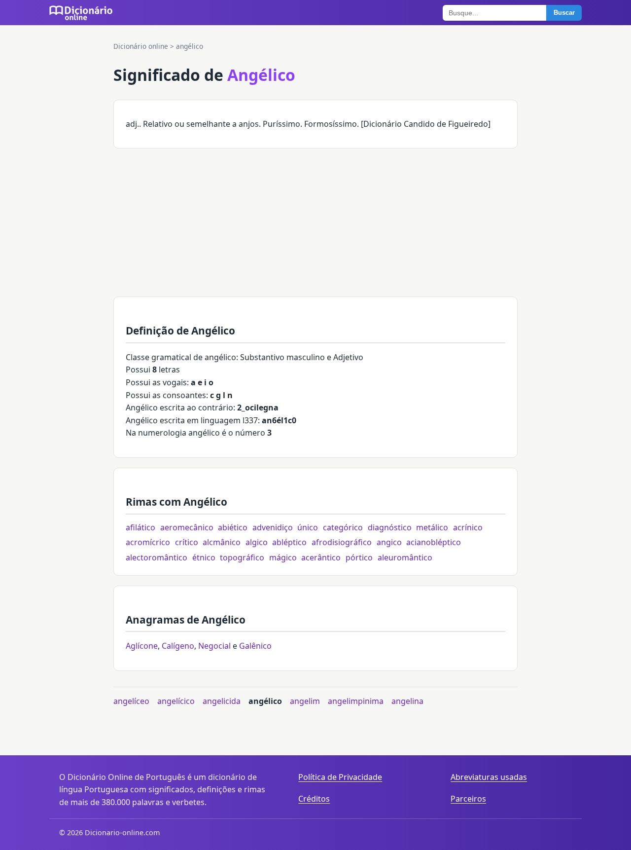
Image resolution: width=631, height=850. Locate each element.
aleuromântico (405, 557)
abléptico (289, 542)
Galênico (255, 645)
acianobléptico (433, 542)
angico (389, 542)
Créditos (314, 798)
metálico (432, 527)
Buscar (564, 12)
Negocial (214, 645)
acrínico (468, 527)
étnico (203, 557)
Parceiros (468, 798)
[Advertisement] (315, 227)
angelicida (222, 701)
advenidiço (272, 527)
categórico (343, 527)
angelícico (176, 701)
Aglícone (142, 645)
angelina (407, 701)
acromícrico (148, 542)
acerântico (321, 557)
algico (256, 542)
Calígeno (178, 645)
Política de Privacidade (340, 777)
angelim (305, 701)
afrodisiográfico (342, 542)
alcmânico (222, 542)
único (307, 527)
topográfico (242, 557)
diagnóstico (390, 527)
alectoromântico (156, 557)
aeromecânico (186, 527)
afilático (140, 527)
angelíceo (131, 701)
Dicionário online (140, 46)
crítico (186, 542)
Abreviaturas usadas (489, 777)
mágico (283, 557)
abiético (232, 527)
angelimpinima (356, 701)
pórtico (359, 557)
